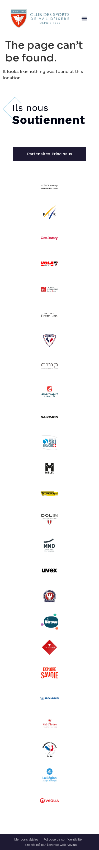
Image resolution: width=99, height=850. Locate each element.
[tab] (49, 154)
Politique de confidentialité (63, 839)
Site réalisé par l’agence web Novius (51, 845)
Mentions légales (26, 839)
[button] (84, 18)
